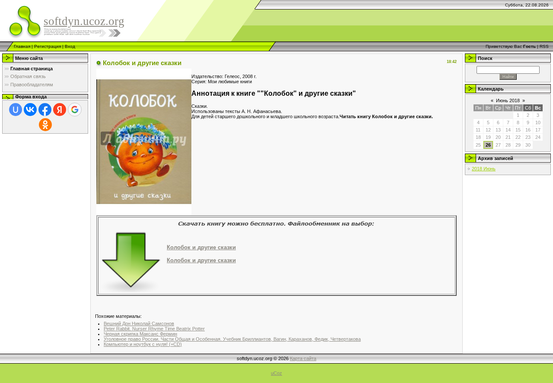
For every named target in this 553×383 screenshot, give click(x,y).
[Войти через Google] (75, 109)
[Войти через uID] (15, 109)
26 (488, 145)
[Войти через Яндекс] (59, 109)
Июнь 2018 (508, 100)
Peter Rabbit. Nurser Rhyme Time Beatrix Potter (154, 328)
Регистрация (47, 46)
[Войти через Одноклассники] (45, 124)
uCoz (276, 373)
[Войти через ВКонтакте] (30, 109)
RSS (544, 46)
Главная (22, 46)
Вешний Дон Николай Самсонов (139, 323)
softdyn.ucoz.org (84, 21)
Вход (70, 46)
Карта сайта (303, 358)
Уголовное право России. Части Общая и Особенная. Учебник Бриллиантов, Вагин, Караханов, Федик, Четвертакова (232, 339)
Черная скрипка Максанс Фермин (140, 333)
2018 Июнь (484, 168)
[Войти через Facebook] (44, 109)
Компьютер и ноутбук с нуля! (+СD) (143, 344)
